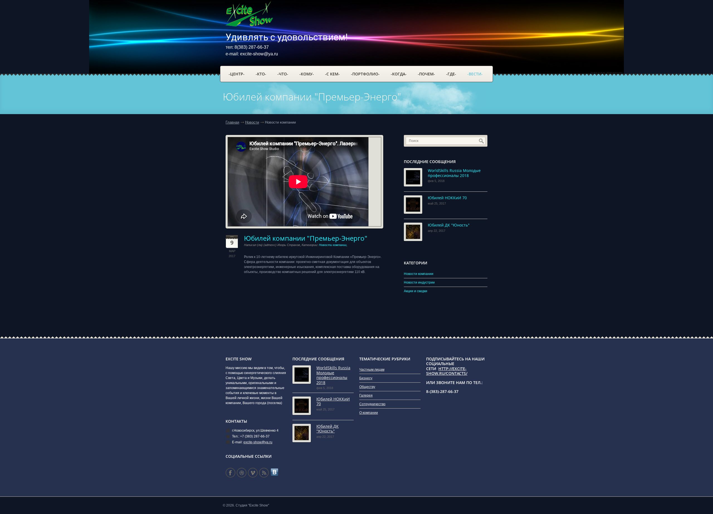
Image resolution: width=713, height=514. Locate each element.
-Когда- (399, 74)
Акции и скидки (415, 291)
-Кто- (261, 74)
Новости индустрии (419, 282)
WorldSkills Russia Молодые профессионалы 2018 (454, 173)
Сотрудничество (372, 404)
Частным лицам (371, 370)
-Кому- (306, 74)
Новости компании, (333, 245)
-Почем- (426, 74)
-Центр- (237, 74)
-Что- (282, 74)
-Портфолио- (365, 74)
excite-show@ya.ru (259, 53)
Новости (252, 122)
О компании (368, 413)
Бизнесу (365, 378)
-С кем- (332, 74)
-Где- (451, 74)
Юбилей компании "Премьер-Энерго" (305, 238)
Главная (232, 122)
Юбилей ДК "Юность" (449, 225)
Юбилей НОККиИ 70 (447, 197)
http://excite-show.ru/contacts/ (446, 371)
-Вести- (475, 74)
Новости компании (418, 274)
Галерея (366, 395)
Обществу (367, 387)
